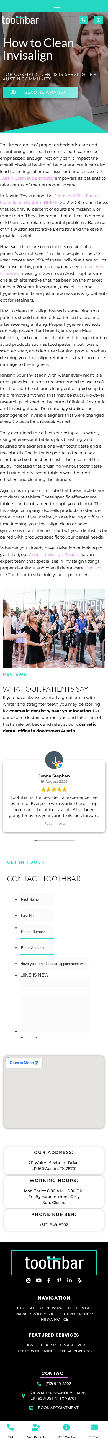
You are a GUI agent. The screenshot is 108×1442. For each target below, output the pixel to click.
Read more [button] (54, 823)
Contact (93, 568)
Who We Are (66, 1437)
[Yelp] (79, 1280)
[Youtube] (38, 1280)
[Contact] (94, 1427)
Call (10, 1437)
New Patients (36, 1437)
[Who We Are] (66, 1427)
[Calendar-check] (98, 20)
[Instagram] (28, 1280)
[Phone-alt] (83, 20)
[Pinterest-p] (59, 1280)
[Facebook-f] (49, 1280)
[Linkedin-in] (69, 1280)
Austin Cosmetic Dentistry (27, 178)
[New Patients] (36, 1427)
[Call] (10, 1427)
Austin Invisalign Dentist (54, 554)
